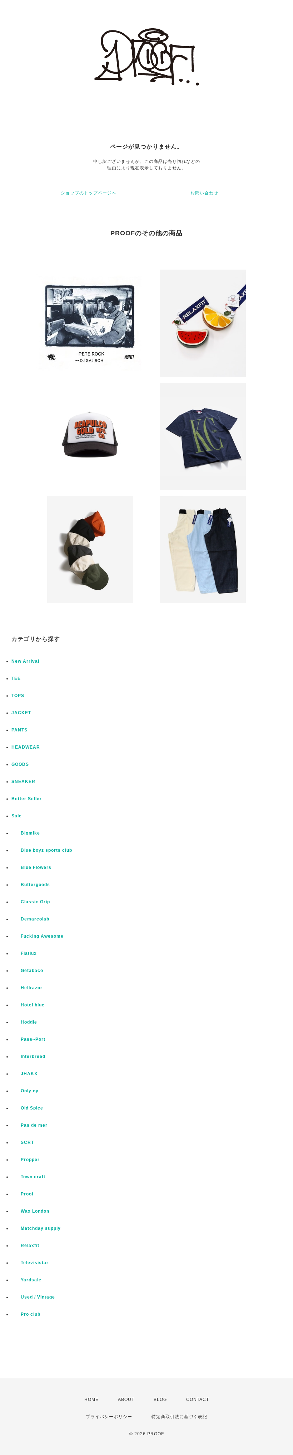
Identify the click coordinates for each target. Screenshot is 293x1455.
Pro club (25, 1314)
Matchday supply (36, 1228)
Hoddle (24, 1022)
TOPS (17, 695)
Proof (22, 1194)
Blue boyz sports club (41, 850)
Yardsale (26, 1279)
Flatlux (24, 953)
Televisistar (30, 1262)
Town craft (28, 1176)
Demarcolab (30, 919)
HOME (91, 1399)
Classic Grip (30, 901)
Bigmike (25, 833)
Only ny (25, 1090)
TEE (16, 678)
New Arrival (25, 661)
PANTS (19, 730)
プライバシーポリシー (109, 1416)
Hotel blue (28, 1004)
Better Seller (26, 798)
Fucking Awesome (37, 936)
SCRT (22, 1142)
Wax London (30, 1211)
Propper (25, 1159)
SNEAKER (23, 781)
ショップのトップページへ (88, 192)
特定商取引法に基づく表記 (179, 1416)
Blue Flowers (31, 867)
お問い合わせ (204, 192)
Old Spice (27, 1108)
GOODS (20, 764)
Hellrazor (27, 987)
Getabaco (27, 970)
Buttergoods (30, 884)
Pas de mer (29, 1125)
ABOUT (126, 1399)
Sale (16, 815)
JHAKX (24, 1073)
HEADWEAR (25, 747)
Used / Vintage (33, 1297)
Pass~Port (28, 1039)
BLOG (160, 1399)
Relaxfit (25, 1245)
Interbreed (28, 1056)
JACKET (21, 712)
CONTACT (197, 1399)
